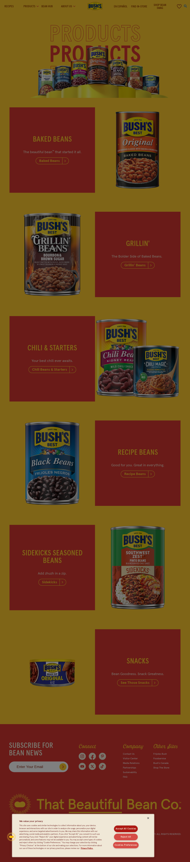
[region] (83, 835)
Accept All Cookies (126, 829)
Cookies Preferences (126, 845)
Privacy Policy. (87, 848)
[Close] (148, 818)
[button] (11, 837)
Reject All (126, 837)
